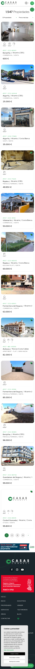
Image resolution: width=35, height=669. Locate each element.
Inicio (3, 601)
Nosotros (21, 601)
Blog (19, 614)
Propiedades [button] (6, 605)
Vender (20, 605)
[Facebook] (12, 569)
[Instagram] (17, 569)
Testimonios (22, 610)
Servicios (5, 610)
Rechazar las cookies (14, 661)
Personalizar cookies (14, 657)
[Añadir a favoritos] (31, 24)
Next (32, 31)
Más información (9, 650)
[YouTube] (22, 569)
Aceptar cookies (14, 653)
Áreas (3, 614)
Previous (2, 31)
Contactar (5, 618)
